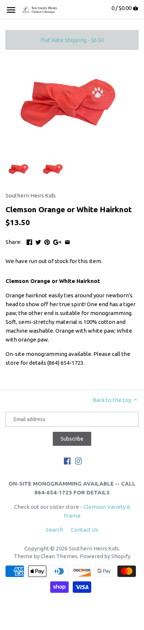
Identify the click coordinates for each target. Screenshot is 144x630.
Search (54, 529)
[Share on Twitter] (38, 241)
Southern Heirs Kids (31, 195)
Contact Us (84, 529)
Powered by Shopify (105, 556)
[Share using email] (67, 241)
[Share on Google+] (57, 241)
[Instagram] (78, 460)
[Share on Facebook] (29, 241)
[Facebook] (67, 460)
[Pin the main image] (47, 241)
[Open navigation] (11, 9)
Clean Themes (59, 556)
